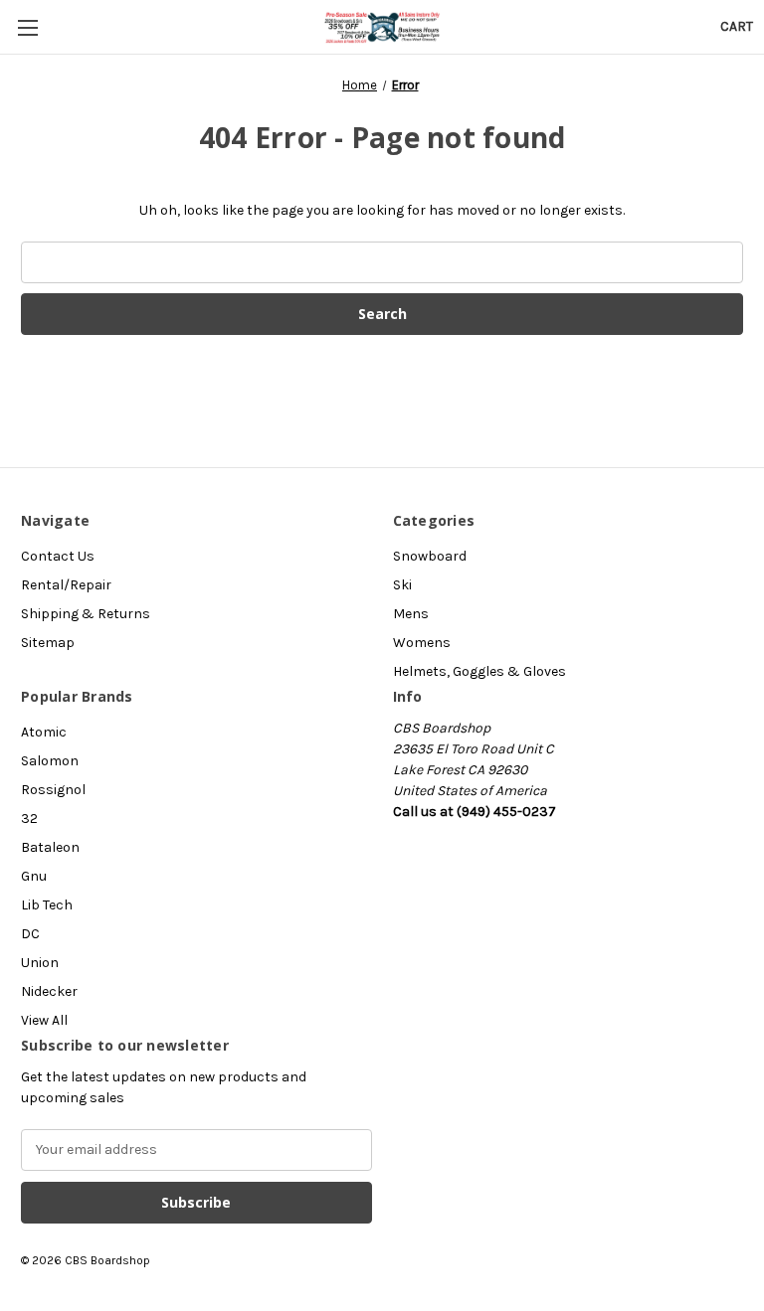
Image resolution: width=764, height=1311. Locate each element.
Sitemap (48, 642)
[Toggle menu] (27, 27)
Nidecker (49, 991)
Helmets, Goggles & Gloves (479, 671)
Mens (411, 613)
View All (44, 1020)
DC (30, 933)
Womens (422, 642)
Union (40, 962)
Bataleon (50, 847)
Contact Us (58, 556)
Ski (402, 584)
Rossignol (53, 789)
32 (29, 818)
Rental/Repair (66, 584)
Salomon (50, 760)
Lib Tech (47, 905)
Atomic (44, 732)
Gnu (34, 876)
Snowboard (430, 556)
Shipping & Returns (85, 613)
